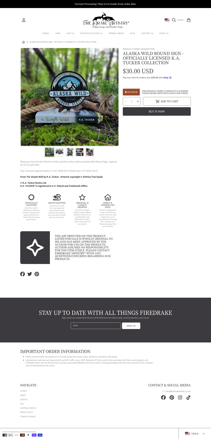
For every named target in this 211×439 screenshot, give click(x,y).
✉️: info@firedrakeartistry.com (176, 391)
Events (162, 33)
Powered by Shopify (28, 432)
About (23, 395)
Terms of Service (28, 416)
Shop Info (146, 33)
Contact (24, 399)
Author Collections (90, 33)
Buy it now (157, 111)
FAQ (21, 403)
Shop (69, 33)
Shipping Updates (28, 408)
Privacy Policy (26, 412)
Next (115, 97)
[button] (178, 20)
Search (23, 391)
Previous (24, 97)
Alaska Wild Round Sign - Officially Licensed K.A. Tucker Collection (62, 42)
